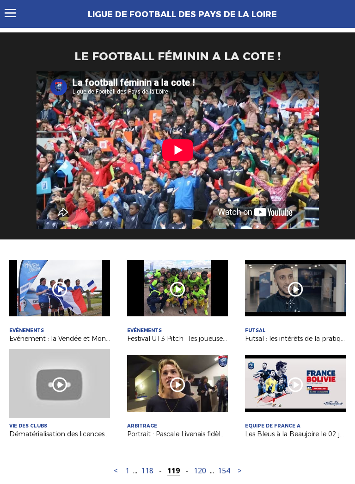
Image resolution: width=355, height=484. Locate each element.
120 (200, 470)
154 (224, 470)
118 (147, 470)
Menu (14, 13)
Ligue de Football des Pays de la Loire (182, 14)
